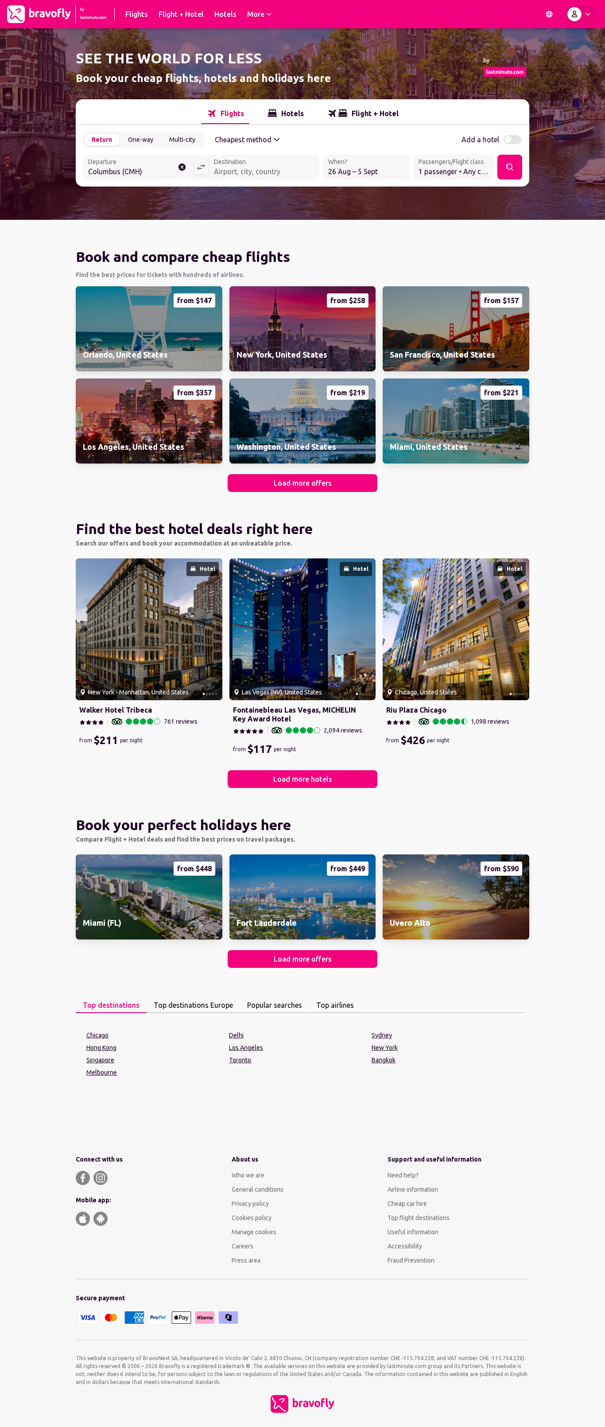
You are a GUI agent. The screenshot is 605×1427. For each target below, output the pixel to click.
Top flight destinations (419, 1217)
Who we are (248, 1175)
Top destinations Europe (193, 1005)
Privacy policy (250, 1203)
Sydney (382, 1035)
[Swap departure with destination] (201, 167)
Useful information (413, 1232)
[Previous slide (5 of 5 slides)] (86, 629)
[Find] (509, 167)
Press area (246, 1260)
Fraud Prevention (411, 1260)
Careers (242, 1246)
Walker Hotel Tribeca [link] (115, 710)
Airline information (413, 1189)
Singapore (100, 1060)
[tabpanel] (302, 1055)
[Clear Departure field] (182, 167)
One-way (140, 139)
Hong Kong (101, 1047)
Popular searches (274, 1005)
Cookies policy (251, 1217)
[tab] (225, 113)
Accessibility (405, 1246)
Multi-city (182, 139)
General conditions (257, 1189)
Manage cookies (254, 1232)
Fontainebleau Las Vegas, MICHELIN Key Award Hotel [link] (294, 714)
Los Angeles (246, 1047)
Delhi (236, 1035)
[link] (149, 328)
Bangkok (384, 1060)
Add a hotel (480, 140)
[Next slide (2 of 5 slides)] (212, 629)
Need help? (403, 1175)
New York (385, 1047)
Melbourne (101, 1072)
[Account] (581, 14)
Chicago (97, 1035)
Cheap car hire (407, 1203)
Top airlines (335, 1005)
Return (102, 139)
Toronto (240, 1060)
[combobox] (138, 167)
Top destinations (111, 1005)
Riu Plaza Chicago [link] (416, 710)
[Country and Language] (549, 14)
